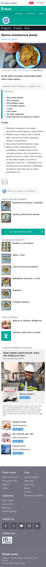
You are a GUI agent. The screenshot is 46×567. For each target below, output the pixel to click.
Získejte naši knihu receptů (26, 332)
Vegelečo (17, 290)
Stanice (5, 484)
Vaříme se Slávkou (9, 39)
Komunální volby (9, 481)
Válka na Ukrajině (10, 477)
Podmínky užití (30, 558)
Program (19, 14)
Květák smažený (21, 302)
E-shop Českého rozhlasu (17, 348)
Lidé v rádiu (29, 484)
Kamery (41, 14)
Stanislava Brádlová (25, 70)
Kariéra (27, 488)
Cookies (5, 558)
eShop (5, 488)
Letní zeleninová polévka (25, 266)
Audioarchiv (30, 14)
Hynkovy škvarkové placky (26, 214)
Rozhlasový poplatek (33, 495)
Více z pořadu (10, 317)
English (5, 560)
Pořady (18, 28)
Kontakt (27, 492)
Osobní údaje (16, 558)
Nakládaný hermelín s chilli (26, 278)
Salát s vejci (19, 255)
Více (28, 28)
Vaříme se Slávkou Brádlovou (27, 320)
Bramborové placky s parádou (28, 202)
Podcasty (6, 508)
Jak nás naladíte (31, 477)
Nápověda (28, 481)
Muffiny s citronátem (23, 243)
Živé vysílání (7, 500)
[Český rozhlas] (9, 3)
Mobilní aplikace (9, 511)
